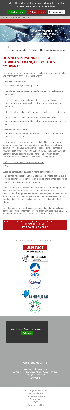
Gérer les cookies (36, 405)
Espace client (36, 399)
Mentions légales (36, 393)
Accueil (6, 47)
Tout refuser (37, 11)
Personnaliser (56, 11)
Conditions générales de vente (36, 390)
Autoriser (27, 333)
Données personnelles (35, 396)
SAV (36, 402)
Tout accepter (17, 11)
